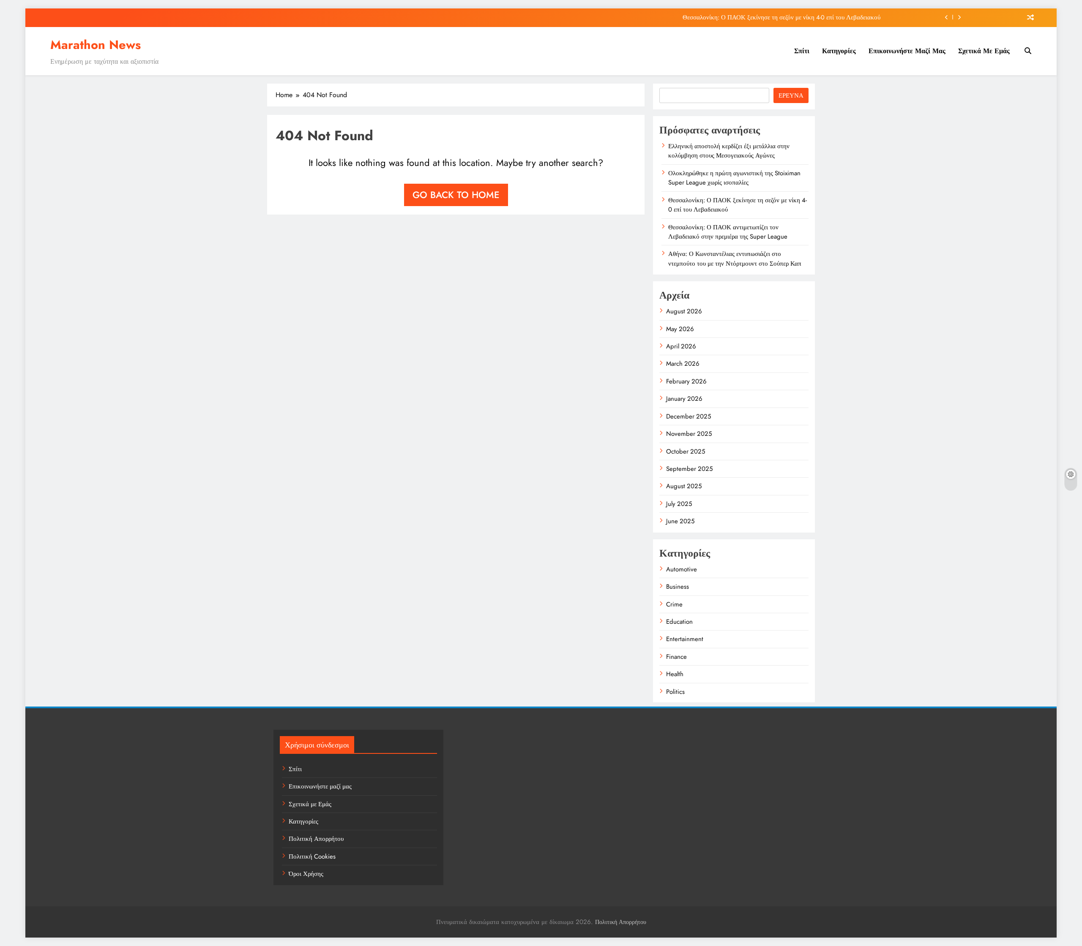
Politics (675, 691)
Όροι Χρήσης (306, 873)
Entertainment (684, 639)
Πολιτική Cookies (312, 856)
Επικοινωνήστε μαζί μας (907, 51)
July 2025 (679, 503)
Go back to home (456, 194)
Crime (674, 604)
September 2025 (689, 468)
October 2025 (685, 451)
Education (679, 621)
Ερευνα (791, 95)
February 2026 (686, 381)
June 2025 (680, 521)
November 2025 (689, 433)
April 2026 (681, 346)
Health (674, 674)
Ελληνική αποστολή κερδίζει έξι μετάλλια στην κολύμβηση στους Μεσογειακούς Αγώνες (729, 150)
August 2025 (684, 486)
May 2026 (680, 329)
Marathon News (95, 45)
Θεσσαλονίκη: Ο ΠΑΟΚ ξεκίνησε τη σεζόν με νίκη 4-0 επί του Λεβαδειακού (781, 17)
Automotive (681, 569)
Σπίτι (801, 51)
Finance (676, 656)
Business (677, 586)
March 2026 (682, 363)
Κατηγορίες (839, 51)
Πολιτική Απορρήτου (316, 838)
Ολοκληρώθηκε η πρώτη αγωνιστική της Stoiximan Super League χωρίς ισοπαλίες (734, 178)
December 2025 (688, 416)
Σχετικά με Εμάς (984, 51)
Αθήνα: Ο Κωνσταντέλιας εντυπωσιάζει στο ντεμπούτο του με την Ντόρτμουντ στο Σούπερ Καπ (734, 258)
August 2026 (684, 311)
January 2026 (684, 398)
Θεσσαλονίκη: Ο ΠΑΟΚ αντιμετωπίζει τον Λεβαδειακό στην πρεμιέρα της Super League (727, 232)
